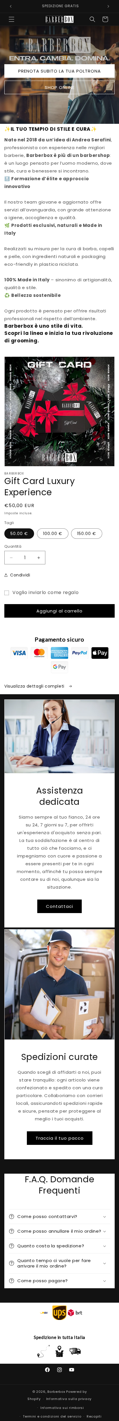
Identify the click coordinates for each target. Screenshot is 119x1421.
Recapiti (94, 1416)
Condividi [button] (20, 575)
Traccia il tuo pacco (60, 1138)
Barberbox (56, 1391)
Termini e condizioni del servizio (52, 1416)
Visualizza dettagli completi (35, 686)
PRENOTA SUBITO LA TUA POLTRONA (59, 71)
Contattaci (59, 906)
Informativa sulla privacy (69, 1399)
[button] (11, 19)
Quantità (12, 546)
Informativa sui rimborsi (62, 1407)
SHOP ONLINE (60, 87)
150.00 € (86, 533)
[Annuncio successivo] (108, 6)
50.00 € (19, 533)
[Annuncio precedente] (10, 6)
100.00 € (52, 533)
